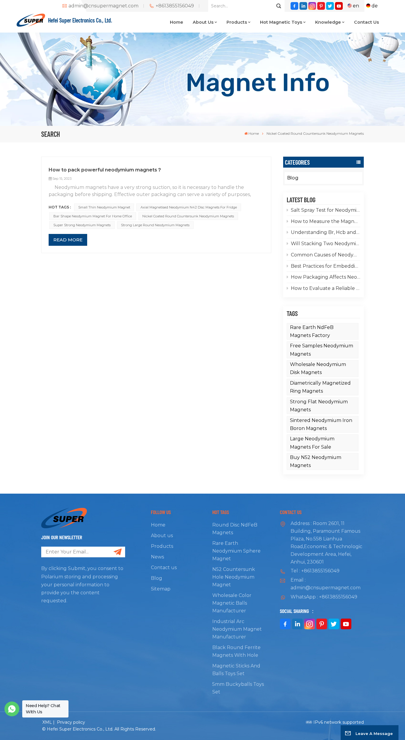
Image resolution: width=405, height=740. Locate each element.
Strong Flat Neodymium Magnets (319, 405)
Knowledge (328, 22)
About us (203, 22)
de (374, 6)
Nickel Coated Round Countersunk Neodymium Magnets (188, 216)
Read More (67, 240)
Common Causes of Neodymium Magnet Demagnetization (325, 255)
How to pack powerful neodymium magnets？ (105, 170)
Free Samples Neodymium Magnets (321, 350)
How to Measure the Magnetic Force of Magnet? (325, 221)
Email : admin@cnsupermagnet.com (326, 583)
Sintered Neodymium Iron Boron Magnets (321, 424)
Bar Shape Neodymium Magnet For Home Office (92, 216)
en (356, 6)
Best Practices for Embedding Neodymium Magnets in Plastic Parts (325, 266)
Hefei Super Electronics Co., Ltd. (80, 20)
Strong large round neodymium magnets (155, 225)
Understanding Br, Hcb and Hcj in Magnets (325, 232)
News (157, 557)
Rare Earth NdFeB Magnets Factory (312, 331)
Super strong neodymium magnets (82, 225)
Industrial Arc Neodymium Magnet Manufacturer (237, 629)
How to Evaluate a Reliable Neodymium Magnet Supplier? (325, 288)
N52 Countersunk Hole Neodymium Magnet (233, 576)
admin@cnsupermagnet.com (103, 6)
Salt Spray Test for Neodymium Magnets (325, 210)
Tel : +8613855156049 (315, 571)
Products (237, 22)
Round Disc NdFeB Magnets (234, 528)
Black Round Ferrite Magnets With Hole (236, 651)
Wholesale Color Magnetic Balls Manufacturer (231, 603)
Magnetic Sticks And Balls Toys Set (236, 669)
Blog (292, 178)
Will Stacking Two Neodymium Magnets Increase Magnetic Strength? (325, 243)
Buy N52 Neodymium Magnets (315, 461)
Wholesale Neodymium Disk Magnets (318, 368)
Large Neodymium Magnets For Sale (312, 443)
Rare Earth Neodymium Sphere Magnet (236, 550)
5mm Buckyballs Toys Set (238, 688)
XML (47, 722)
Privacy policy (71, 722)
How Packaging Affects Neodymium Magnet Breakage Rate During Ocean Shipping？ (325, 277)
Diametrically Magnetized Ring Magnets (320, 387)
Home (176, 22)
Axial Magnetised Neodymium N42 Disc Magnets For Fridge (189, 207)
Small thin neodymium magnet (104, 207)
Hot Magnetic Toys (281, 22)
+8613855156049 (175, 6)
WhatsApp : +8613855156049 (324, 597)
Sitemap (160, 589)
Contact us (366, 22)
